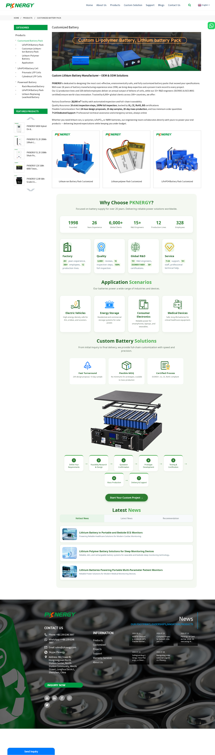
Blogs (161, 5)
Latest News (127, 518)
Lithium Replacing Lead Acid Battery (31, 96)
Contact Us (174, 5)
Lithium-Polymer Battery (30, 57)
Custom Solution (133, 5)
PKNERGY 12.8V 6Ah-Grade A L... (36, 180)
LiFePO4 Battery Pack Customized (177, 181)
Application (27, 62)
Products (115, 5)
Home (89, 5)
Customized (99, 644)
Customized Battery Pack (49, 18)
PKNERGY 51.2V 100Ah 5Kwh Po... (37, 154)
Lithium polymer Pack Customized (126, 181)
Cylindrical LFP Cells (32, 76)
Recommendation (171, 518)
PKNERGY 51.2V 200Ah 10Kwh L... (37, 141)
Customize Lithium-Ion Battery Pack (32, 50)
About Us (101, 5)
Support (150, 5)
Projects (97, 649)
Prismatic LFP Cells (31, 72)
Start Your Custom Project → (126, 497)
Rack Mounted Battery (33, 86)
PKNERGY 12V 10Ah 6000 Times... (35, 167)
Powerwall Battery (27, 82)
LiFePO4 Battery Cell (28, 68)
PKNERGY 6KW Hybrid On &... (37, 128)
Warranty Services (102, 658)
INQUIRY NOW (56, 685)
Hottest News (82, 518)
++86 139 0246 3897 (61, 641)
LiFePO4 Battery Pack (32, 44)
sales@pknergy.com (65, 647)
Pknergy (60, 652)
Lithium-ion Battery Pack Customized (76, 181)
